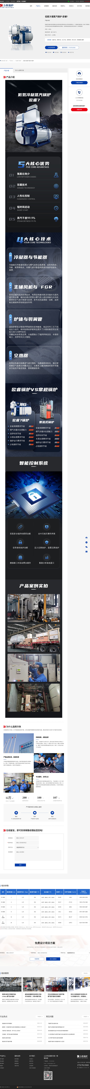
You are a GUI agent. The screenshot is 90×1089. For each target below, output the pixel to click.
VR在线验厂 (23, 1)
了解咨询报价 (79, 82)
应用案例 (46, 6)
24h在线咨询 (51, 47)
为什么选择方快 (19, 70)
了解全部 (85, 973)
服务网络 (17, 1063)
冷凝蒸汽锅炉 (18, 60)
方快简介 (31, 1058)
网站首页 (2, 1)
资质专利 (31, 1061)
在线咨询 (37, 959)
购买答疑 (17, 1058)
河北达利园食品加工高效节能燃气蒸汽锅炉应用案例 (56, 995)
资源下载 (17, 1065)
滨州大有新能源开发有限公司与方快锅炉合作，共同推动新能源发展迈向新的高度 (79, 996)
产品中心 (38, 6)
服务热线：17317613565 (68, 47)
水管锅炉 (2, 1067)
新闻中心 (63, 6)
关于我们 (7, 1)
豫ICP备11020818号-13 (5, 1087)
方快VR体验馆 (32, 1067)
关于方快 (79, 6)
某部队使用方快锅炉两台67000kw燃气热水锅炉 (9, 995)
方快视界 (31, 1065)
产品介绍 (6, 70)
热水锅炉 (2, 1061)
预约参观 (13, 1)
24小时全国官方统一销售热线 (51, 1057)
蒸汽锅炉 (2, 1058)
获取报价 (17, 1061)
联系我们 (88, 6)
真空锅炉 (2, 1063)
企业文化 (31, 1063)
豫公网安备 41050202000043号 (25, 1087)
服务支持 (54, 6)
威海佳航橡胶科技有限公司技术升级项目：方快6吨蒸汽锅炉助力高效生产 (33, 996)
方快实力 (71, 6)
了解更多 (39, 1016)
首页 (31, 6)
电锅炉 (1, 1065)
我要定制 (79, 109)
